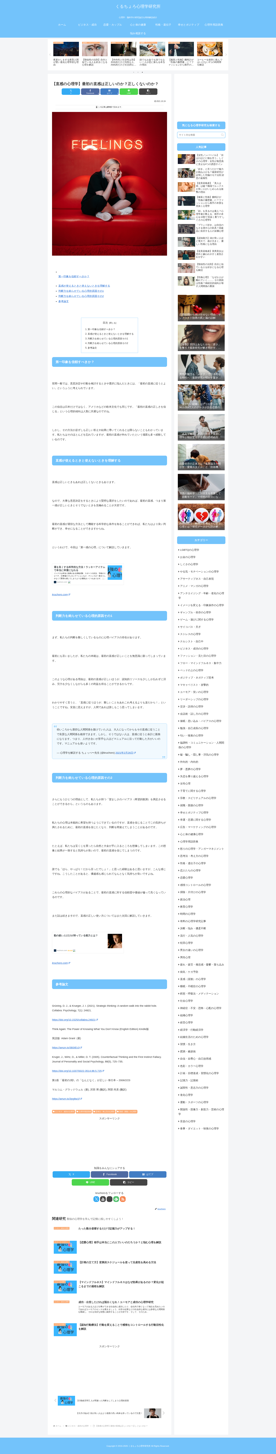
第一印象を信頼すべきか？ (73, 276)
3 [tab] (142, 72)
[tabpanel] (66, 54)
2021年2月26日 (124, 752)
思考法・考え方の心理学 (105, 1112)
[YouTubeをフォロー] (103, 1199)
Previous (49, 54)
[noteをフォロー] (109, 1199)
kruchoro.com (60, 594)
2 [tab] (138, 72)
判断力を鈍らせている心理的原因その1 (81, 291)
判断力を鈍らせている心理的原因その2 (81, 296)
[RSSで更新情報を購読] (123, 1199)
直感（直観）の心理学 (128, 1112)
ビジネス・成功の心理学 (64, 1112)
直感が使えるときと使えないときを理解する (84, 285)
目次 (105, 322)
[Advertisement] (109, 1141)
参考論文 (63, 301)
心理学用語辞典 (85, 1112)
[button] (148, 91)
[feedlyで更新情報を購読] (116, 1199)
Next (226, 54)
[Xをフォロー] (96, 1199)
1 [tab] (133, 72)
